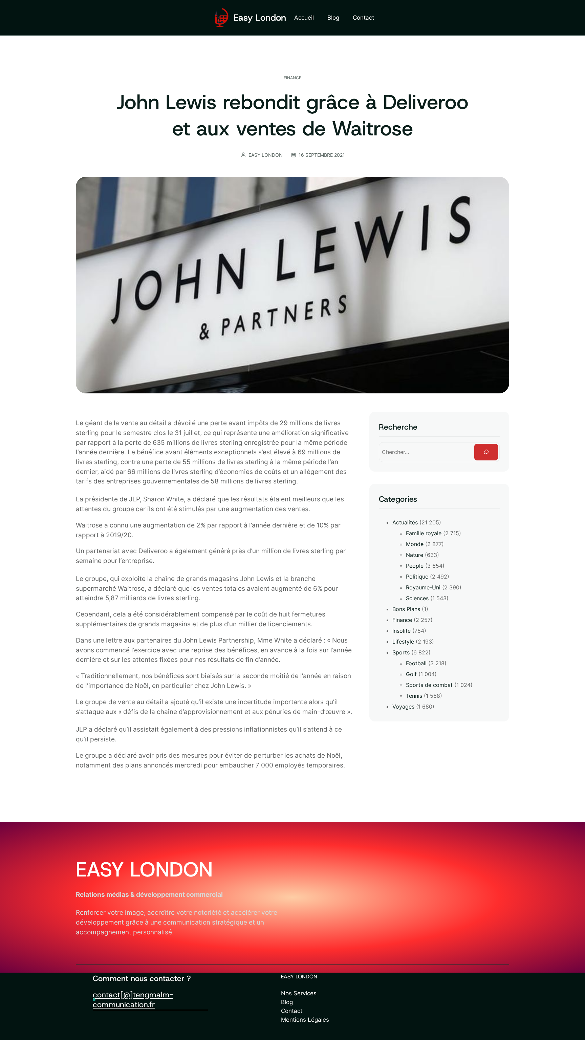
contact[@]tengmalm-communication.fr (133, 1000)
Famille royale (423, 533)
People (415, 565)
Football (416, 663)
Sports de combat (429, 684)
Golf (411, 674)
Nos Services (299, 993)
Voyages (403, 706)
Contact (291, 1010)
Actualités (405, 522)
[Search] (486, 452)
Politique (417, 576)
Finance (292, 77)
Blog (287, 1001)
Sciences (417, 598)
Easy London (260, 17)
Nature (414, 554)
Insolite (401, 630)
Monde (415, 544)
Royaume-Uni (423, 587)
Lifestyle (403, 641)
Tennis (414, 695)
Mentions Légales (305, 1019)
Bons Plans (406, 609)
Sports (401, 652)
